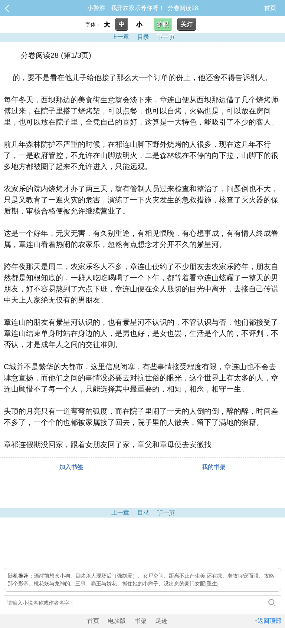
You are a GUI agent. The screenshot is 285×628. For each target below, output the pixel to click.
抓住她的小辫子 (140, 583)
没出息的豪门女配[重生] (191, 583)
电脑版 (117, 621)
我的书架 (214, 467)
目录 (143, 37)
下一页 (165, 37)
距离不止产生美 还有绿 (195, 576)
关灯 (187, 24)
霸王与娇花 (104, 583)
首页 (270, 8)
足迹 (161, 621)
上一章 (120, 37)
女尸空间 (153, 576)
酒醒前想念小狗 (52, 576)
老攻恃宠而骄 (243, 576)
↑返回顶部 (268, 621)
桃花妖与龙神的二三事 (60, 583)
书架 (141, 621)
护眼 (163, 24)
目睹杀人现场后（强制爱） (106, 576)
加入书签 (71, 467)
